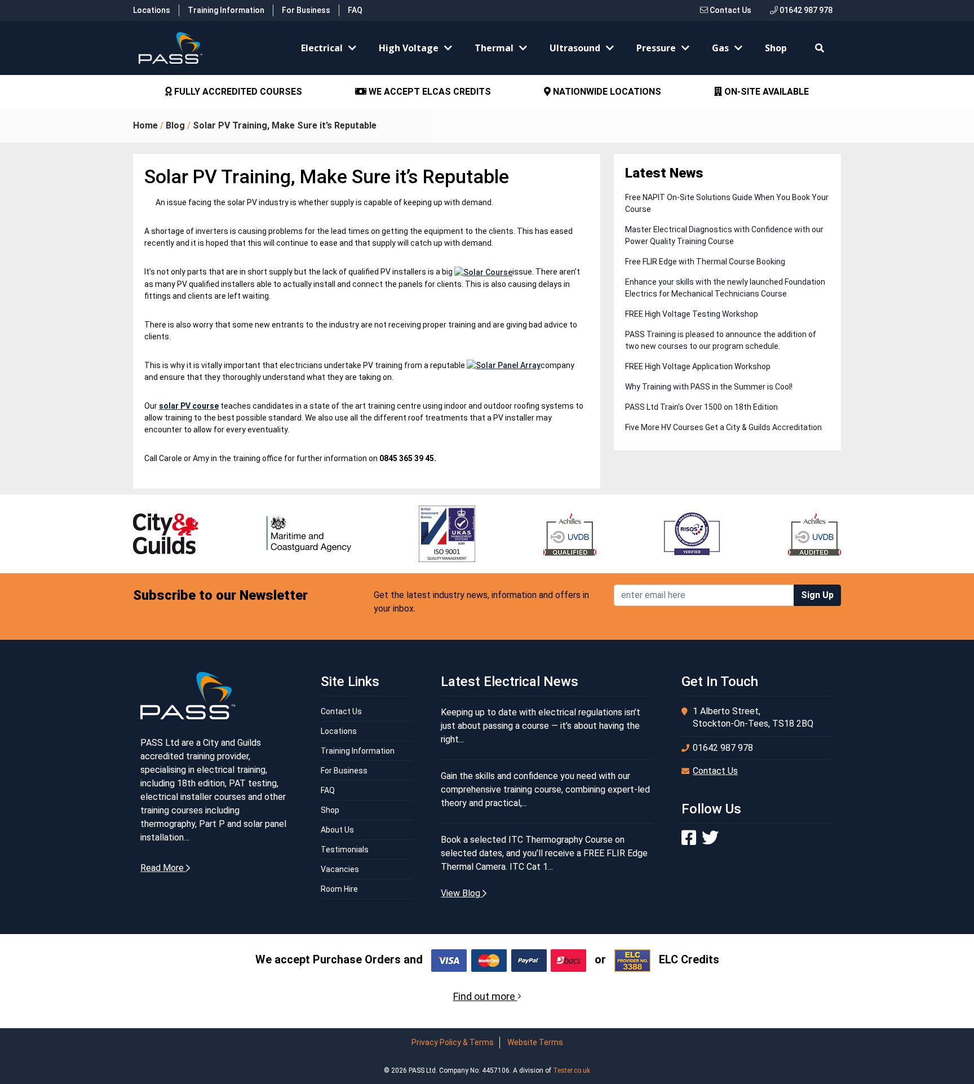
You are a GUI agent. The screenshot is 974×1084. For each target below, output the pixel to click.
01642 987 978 (805, 10)
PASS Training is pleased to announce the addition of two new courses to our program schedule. (720, 340)
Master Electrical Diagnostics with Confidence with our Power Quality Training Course (724, 235)
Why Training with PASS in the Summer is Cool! (709, 386)
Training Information (226, 10)
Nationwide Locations (606, 91)
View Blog (461, 893)
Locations (151, 10)
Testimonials (345, 849)
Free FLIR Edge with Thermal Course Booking (705, 261)
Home (145, 125)
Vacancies (340, 869)
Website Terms (535, 1042)
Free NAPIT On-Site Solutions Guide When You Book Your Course (727, 203)
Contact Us (729, 10)
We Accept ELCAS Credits (428, 91)
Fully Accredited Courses (237, 91)
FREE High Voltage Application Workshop (698, 366)
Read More (163, 867)
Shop (776, 48)
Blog (175, 125)
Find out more (485, 996)
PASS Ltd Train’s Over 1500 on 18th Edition (701, 407)
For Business (306, 10)
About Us (337, 829)
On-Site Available (765, 91)
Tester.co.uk (571, 1070)
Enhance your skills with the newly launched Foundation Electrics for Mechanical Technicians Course (725, 287)
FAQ (355, 10)
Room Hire (339, 888)
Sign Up (817, 595)
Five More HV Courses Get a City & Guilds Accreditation (723, 427)
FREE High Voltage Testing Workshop (691, 313)
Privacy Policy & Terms (452, 1042)
